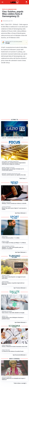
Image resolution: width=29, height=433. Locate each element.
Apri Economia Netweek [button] (19, 355)
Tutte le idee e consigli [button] (20, 383)
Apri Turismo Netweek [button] (20, 288)
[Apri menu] (2, 2)
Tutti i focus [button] (22, 178)
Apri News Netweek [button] (20, 213)
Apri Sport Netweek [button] (20, 252)
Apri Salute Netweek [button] (20, 322)
